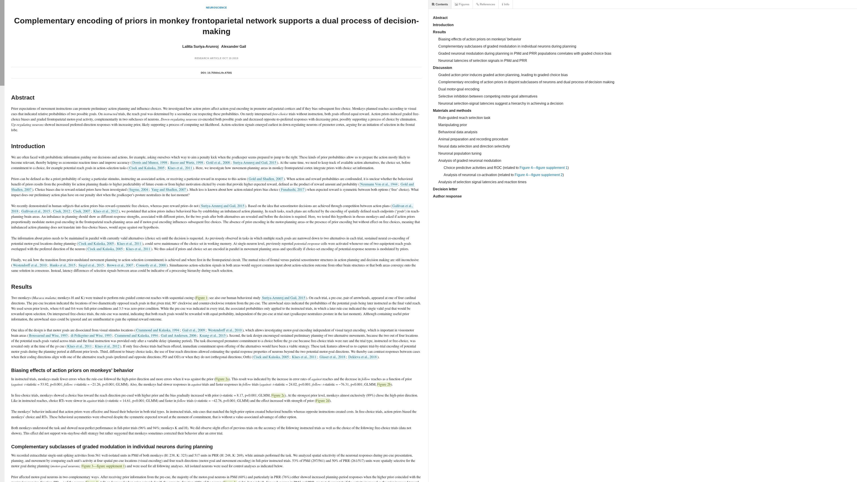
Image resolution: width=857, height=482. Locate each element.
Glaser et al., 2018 (332, 356)
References (487, 4)
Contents (441, 4)
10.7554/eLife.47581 (219, 72)
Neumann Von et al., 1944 (378, 184)
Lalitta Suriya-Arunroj (200, 46)
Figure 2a (222, 378)
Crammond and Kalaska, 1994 (157, 330)
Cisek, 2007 (81, 211)
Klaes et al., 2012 (105, 211)
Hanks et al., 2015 (62, 265)
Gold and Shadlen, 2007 (266, 178)
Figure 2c (278, 395)
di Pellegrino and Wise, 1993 (91, 335)
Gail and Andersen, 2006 (178, 335)
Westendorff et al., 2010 (30, 265)
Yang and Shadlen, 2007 (168, 189)
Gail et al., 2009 (193, 330)
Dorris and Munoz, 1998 (149, 162)
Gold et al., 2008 (218, 162)
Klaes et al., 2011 (180, 167)
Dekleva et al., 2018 (362, 356)
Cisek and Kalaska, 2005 (146, 167)
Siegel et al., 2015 (91, 265)
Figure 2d (322, 400)
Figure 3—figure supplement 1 (103, 465)
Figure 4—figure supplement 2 (539, 175)
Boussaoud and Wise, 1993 (48, 335)
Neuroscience (216, 7)
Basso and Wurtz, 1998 (186, 162)
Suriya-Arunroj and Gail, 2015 (254, 162)
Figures (463, 4)
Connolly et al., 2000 (151, 265)
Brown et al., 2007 (120, 265)
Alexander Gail (233, 46)
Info (506, 4)
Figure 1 (202, 297)
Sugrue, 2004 (138, 189)
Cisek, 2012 (61, 211)
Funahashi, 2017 (292, 189)
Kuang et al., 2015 (213, 335)
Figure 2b (384, 384)
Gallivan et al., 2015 (35, 211)
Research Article (208, 58)
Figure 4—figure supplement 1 (544, 168)
